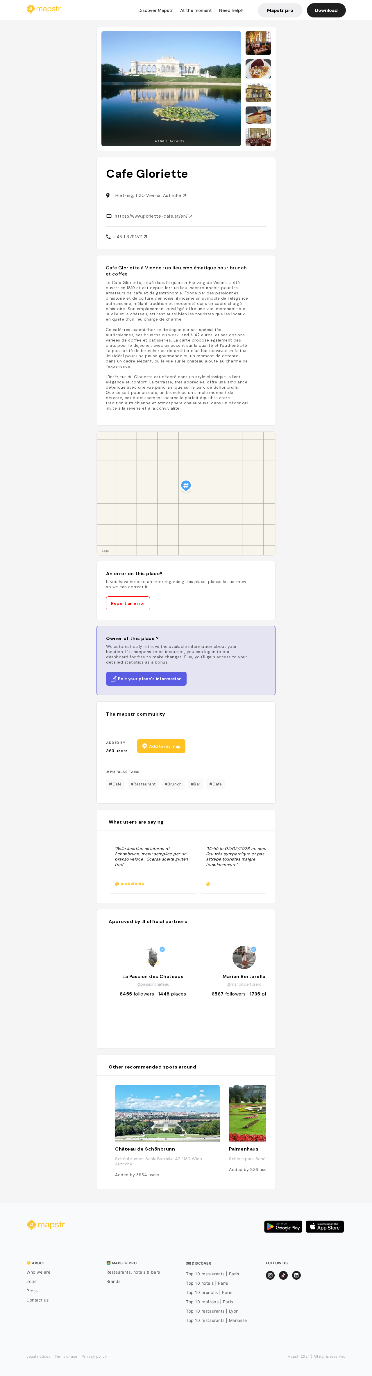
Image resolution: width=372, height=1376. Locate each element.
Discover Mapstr (155, 10)
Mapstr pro (280, 10)
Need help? (231, 10)
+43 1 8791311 (129, 237)
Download (326, 10)
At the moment (196, 10)
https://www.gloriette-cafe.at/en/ (152, 216)
